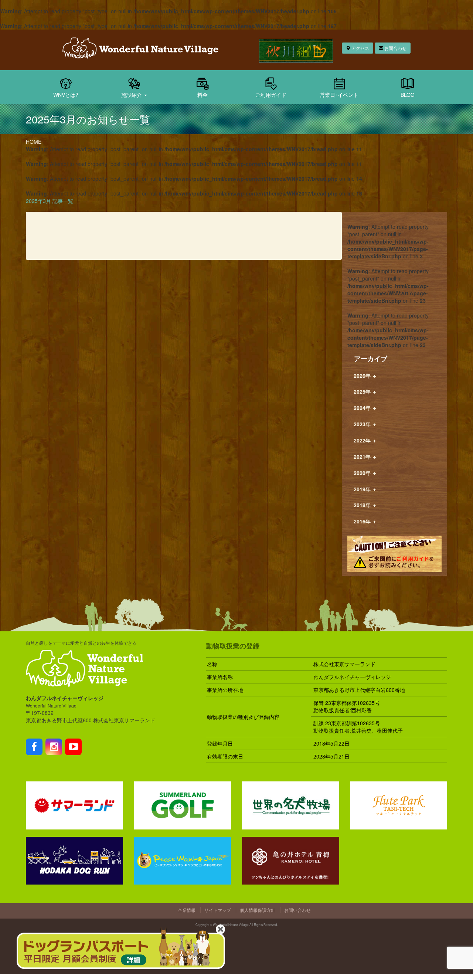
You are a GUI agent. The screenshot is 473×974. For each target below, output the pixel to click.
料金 (202, 94)
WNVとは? (65, 94)
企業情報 (186, 910)
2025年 (365, 391)
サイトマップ (217, 910)
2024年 (365, 407)
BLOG (408, 94)
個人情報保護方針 (257, 910)
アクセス (359, 48)
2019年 (365, 489)
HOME (33, 141)
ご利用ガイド (270, 94)
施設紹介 (132, 94)
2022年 (365, 440)
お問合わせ (394, 48)
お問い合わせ (297, 910)
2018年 (365, 505)
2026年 (365, 375)
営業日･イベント (339, 94)
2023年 (365, 424)
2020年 (365, 472)
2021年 (365, 456)
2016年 (365, 521)
